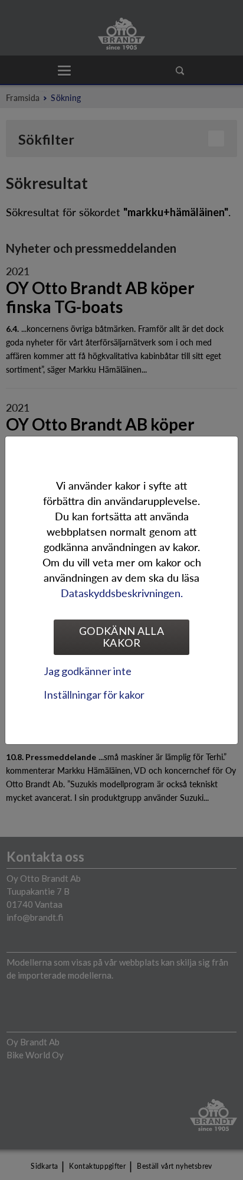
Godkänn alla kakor (121, 636)
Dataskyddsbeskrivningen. (122, 592)
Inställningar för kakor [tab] (94, 694)
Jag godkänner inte (88, 670)
